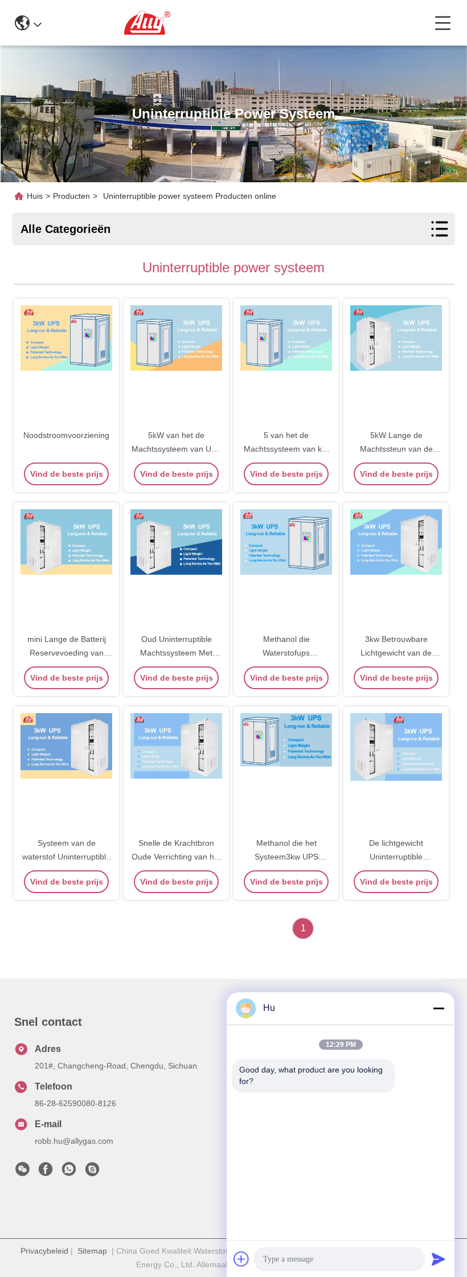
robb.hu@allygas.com (74, 1140)
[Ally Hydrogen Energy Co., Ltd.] (238, 23)
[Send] (438, 1258)
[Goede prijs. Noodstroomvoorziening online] (66, 364)
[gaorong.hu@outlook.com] (92, 1172)
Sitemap (92, 1250)
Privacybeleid (44, 1250)
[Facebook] (46, 1172)
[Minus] (438, 1008)
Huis (35, 195)
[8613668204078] (69, 1172)
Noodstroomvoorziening (66, 435)
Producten (71, 195)
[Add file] (241, 1258)
